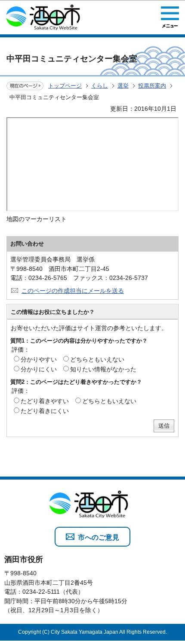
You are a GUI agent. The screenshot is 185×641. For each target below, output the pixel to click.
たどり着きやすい (45, 401)
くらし (99, 85)
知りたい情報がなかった (103, 369)
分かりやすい (39, 359)
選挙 (123, 85)
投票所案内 (152, 85)
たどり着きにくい (45, 410)
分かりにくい (39, 369)
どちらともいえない (97, 359)
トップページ (65, 85)
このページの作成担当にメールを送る (73, 290)
